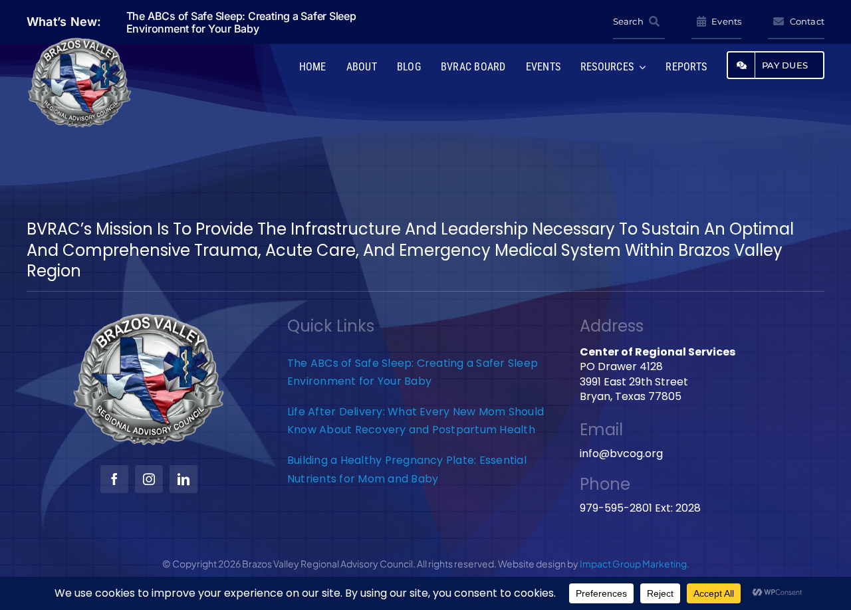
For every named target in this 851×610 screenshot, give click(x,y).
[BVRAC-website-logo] (80, 41)
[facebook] (114, 479)
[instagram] (149, 479)
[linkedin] (183, 479)
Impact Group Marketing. (634, 563)
